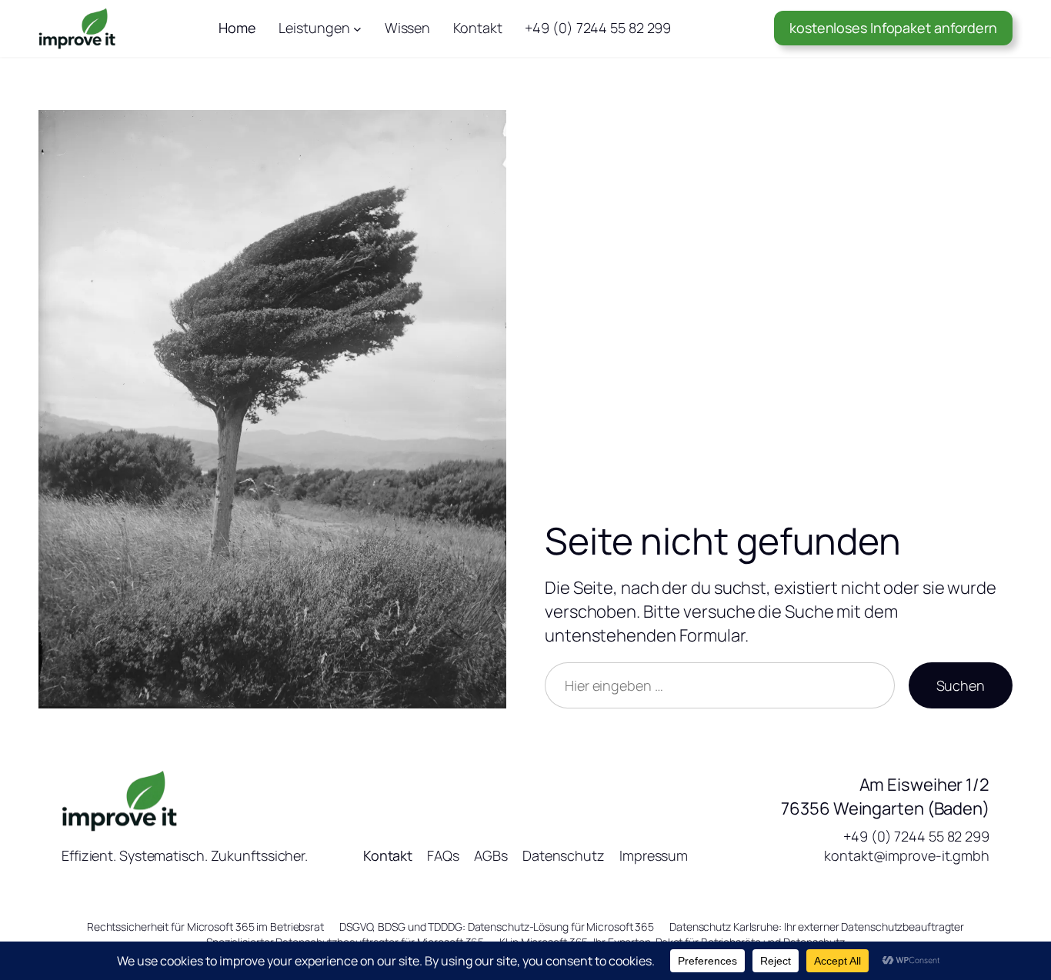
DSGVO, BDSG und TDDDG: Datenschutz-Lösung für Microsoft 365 (496, 926)
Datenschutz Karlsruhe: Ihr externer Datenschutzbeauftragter (816, 926)
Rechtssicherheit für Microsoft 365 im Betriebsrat (205, 926)
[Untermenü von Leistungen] (357, 28)
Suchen (960, 685)
